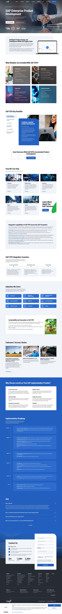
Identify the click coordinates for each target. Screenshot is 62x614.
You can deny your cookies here (17, 612)
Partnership (47, 577)
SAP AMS (7, 579)
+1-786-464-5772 (41, 601)
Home (7, 6)
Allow (54, 605)
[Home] (7, 2)
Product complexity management (10, 132)
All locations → (53, 595)
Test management (10, 129)
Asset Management (19, 580)
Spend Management (19, 578)
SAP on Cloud (8, 582)
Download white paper (20, 22)
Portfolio (33, 1)
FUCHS (39, 580)
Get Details (46, 210)
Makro (39, 577)
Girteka (39, 575)
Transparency (9, 123)
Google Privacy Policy (44, 561)
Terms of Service (51, 561)
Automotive (29, 575)
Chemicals (29, 577)
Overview (47, 575)
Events (47, 576)
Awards (47, 579)
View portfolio (8, 371)
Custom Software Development (10, 575)
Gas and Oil (29, 581)
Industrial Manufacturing (31, 579)
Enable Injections (40, 579)
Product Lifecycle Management (21, 576)
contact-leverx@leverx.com (51, 601)
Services (16, 1)
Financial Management (20, 579)
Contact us (54, 1)
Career (47, 580)
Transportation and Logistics (31, 576)
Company (38, 1)
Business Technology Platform (21, 575)
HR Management (19, 581)
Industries (27, 1)
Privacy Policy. (43, 560)
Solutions (22, 1)
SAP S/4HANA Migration (9, 580)
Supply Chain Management (20, 577)
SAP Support (7, 581)
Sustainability (47, 578)
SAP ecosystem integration (9, 126)
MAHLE (39, 581)
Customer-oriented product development (10, 116)
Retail (28, 582)
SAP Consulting (8, 578)
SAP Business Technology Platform (43, 505)
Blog (43, 1)
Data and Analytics (19, 582)
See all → (7, 584)
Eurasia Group (40, 576)
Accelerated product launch (10, 120)
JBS (38, 578)
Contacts (47, 581)
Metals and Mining (30, 580)
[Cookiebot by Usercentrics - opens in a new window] (6, 612)
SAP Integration (8, 577)
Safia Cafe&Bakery (40, 582)
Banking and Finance (30, 578)
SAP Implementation (8, 576)
